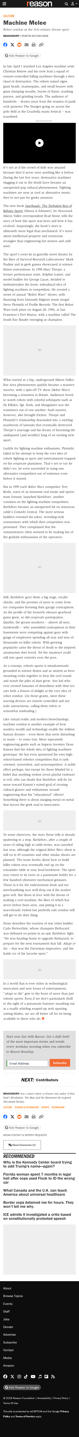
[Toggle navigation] (4, 4)
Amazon (8, 1365)
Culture (8, 16)
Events (7, 1304)
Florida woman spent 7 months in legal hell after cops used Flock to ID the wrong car (39, 1178)
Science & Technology (27, 1107)
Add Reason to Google (23, 55)
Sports (45, 1107)
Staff (6, 1311)
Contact (8, 1350)
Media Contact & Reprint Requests (25, 1135)
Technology (58, 1107)
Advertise (9, 1334)
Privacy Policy (60, 1398)
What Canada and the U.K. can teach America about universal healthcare (35, 1192)
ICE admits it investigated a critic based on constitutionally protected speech (37, 1216)
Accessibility (44, 1398)
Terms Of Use (10, 1403)
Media (7, 1358)
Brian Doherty (11, 36)
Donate (8, 1327)
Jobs (6, 1319)
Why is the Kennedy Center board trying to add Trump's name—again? (37, 1164)
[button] (74, 3)
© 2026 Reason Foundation (19, 1398)
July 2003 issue (40, 35)
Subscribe (60, 1063)
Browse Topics (13, 1296)
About (7, 1288)
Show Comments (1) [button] (24, 1145)
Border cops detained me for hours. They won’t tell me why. (38, 1204)
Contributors (39, 1079)
